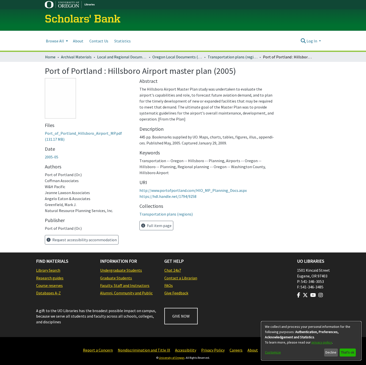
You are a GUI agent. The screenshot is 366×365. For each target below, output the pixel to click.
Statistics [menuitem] (122, 40)
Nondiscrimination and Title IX (144, 350)
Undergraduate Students (121, 270)
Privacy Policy (213, 350)
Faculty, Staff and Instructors (124, 285)
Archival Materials (76, 56)
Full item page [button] (159, 225)
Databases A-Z (48, 292)
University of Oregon (171, 358)
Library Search (48, 270)
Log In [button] (312, 40)
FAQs (168, 285)
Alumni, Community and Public (126, 292)
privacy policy (321, 342)
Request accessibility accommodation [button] (84, 239)
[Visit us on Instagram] (320, 295)
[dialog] (311, 341)
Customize (273, 352)
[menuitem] (56, 41)
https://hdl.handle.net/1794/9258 (167, 196)
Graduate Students (116, 277)
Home (50, 56)
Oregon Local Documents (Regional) (177, 56)
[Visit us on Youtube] (313, 295)
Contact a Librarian (180, 277)
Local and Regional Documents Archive (122, 56)
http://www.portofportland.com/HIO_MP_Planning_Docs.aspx (193, 190)
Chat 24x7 (172, 270)
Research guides (49, 277)
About (252, 350)
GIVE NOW (181, 316)
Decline (330, 352)
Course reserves (49, 285)
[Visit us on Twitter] (305, 295)
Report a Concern (98, 350)
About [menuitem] (78, 40)
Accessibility (185, 350)
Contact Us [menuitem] (98, 40)
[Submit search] (303, 41)
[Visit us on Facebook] (298, 295)
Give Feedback (176, 292)
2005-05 (51, 156)
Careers (236, 350)
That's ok (347, 352)
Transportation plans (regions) (232, 56)
